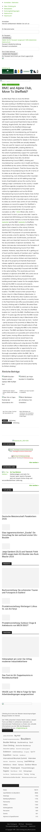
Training (26, 774)
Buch (31, 742)
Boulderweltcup (23, 742)
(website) (5, 222)
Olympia (21, 765)
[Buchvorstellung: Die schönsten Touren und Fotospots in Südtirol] (20, 578)
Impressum (8, 16)
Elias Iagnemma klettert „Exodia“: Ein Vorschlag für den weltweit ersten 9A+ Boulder (19, 535)
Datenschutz (8, 13)
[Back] (2, 19)
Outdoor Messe (31, 765)
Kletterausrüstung (28, 458)
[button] (3, 76)
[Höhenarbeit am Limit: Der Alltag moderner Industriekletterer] (20, 647)
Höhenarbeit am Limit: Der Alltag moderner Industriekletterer (17, 660)
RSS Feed (21, 824)
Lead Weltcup (29, 761)
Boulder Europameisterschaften (11, 739)
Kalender (5, 761)
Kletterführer (12, 761)
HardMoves (22, 755)
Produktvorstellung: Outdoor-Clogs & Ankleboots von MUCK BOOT (19, 624)
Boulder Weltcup (9, 742)
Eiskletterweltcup (18, 752)
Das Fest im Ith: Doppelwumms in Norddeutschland (17, 676)
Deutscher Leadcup (9, 748)
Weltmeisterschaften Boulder (11, 777)
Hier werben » (34, 462)
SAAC (20, 771)
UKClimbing (12, 420)
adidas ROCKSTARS (8, 735)
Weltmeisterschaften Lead (29, 777)
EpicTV (33, 752)
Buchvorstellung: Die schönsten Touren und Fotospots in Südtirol (20, 591)
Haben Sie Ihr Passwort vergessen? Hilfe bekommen (19, 40)
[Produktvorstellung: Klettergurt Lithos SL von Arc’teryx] (20, 601)
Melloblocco (7, 765)
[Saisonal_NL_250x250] (20, 440)
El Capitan (26, 752)
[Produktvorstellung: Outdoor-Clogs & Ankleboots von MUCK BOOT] (20, 617)
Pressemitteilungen (28, 768)
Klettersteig (20, 761)
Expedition (7, 755)
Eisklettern (7, 752)
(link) (18, 212)
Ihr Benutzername (8, 29)
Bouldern (26, 739)
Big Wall (17, 736)
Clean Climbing (8, 745)
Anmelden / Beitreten (11, 2)
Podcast (6, 768)
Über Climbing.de (10, 6)
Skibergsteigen (27, 771)
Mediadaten (8, 9)
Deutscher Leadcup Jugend (23, 748)
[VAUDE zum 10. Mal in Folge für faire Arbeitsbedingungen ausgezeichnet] (20, 686)
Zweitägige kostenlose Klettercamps (22, 451)
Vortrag (32, 774)
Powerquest (15, 768)
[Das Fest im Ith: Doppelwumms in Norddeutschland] (20, 670)
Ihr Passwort (6, 35)
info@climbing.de (21, 728)
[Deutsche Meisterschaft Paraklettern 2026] (20, 504)
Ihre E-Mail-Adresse (8, 52)
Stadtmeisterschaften (16, 774)
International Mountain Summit (15, 758)
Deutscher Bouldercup (23, 745)
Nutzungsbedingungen (12, 11)
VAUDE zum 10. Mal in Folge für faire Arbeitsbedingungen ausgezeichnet (19, 693)
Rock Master (14, 771)
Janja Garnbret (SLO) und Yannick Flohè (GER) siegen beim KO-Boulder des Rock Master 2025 (20, 554)
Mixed (15, 765)
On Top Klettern (15, 472)
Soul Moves (6, 774)
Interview (32, 758)
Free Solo (15, 755)
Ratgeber (6, 771)
